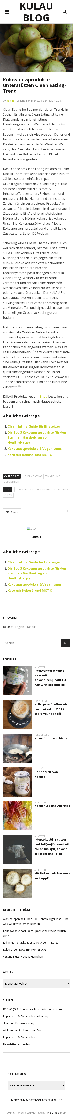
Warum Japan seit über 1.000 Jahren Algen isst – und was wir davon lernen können (36, 921)
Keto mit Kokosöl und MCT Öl (30, 455)
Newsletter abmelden (16, 1044)
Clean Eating (33, 476)
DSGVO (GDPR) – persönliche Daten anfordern (32, 1009)
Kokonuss (61, 489)
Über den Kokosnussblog (18, 1023)
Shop (43, 396)
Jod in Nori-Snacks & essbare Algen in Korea (31, 942)
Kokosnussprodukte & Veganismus (35, 448)
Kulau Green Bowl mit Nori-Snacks (24, 949)
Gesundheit (12, 481)
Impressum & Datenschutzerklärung (25, 1016)
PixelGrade (52, 1112)
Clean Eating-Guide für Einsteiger (34, 426)
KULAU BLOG (36, 11)
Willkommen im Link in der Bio (22, 1030)
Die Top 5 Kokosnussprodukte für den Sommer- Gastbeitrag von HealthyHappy (37, 437)
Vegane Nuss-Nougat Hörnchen (23, 956)
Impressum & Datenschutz (20, 1037)
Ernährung (52, 476)
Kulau (8, 495)
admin (10, 100)
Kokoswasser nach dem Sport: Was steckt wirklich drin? (34, 933)
